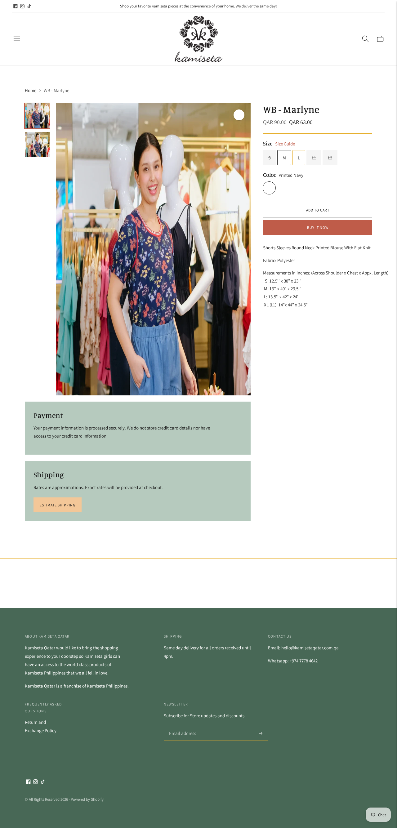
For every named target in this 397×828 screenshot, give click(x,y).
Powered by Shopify (87, 799)
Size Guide (285, 143)
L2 (330, 158)
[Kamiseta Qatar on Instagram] (22, 6)
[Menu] (16, 39)
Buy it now (317, 227)
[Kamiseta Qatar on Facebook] (15, 6)
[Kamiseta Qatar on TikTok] (29, 6)
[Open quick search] (365, 39)
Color (269, 174)
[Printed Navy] (269, 188)
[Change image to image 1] (37, 115)
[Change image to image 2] (37, 144)
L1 (314, 158)
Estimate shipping (57, 505)
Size (268, 143)
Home (30, 90)
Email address (181, 726)
